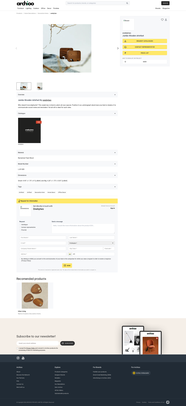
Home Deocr (51, 192)
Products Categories (61, 372)
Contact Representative (145, 47)
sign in (165, 3)
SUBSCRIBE (69, 343)
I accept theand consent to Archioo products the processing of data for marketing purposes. (38, 349)
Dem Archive (58, 387)
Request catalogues (145, 41)
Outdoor (36, 8)
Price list (24, 230)
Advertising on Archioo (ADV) (102, 378)
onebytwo (47, 100)
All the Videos (59, 390)
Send (68, 265)
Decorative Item (40, 192)
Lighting (28, 8)
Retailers (57, 378)
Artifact (29, 192)
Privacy (138, 402)
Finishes (56, 8)
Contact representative (28, 227)
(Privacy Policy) (26, 261)
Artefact (21, 192)
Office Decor (62, 192)
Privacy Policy (30, 348)
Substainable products (62, 393)
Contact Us (19, 384)
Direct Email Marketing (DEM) (102, 375)
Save (145, 61)
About (18, 372)
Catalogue (24, 224)
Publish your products (100, 372)
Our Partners (20, 378)
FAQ (17, 381)
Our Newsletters (60, 384)
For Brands (97, 367)
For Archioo (135, 367)
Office (43, 8)
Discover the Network (23, 375)
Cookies (144, 402)
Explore (57, 367)
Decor (49, 8)
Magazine (166, 8)
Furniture (20, 8)
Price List (145, 53)
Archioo (19, 367)
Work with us (20, 387)
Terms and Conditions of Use (156, 402)
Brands (157, 8)
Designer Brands (60, 375)
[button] (70, 254)
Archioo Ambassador (142, 373)
